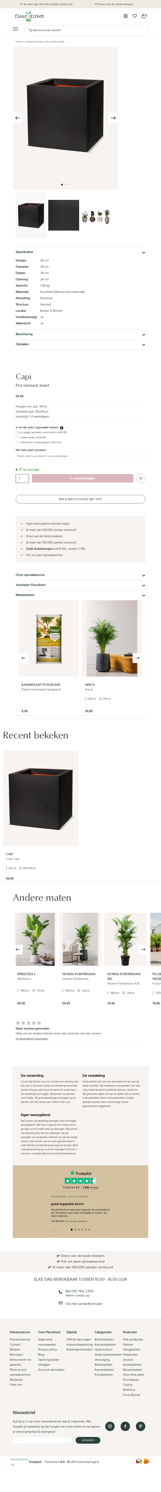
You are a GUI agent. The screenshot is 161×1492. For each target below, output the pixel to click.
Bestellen (16, 1379)
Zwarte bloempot (35, 41)
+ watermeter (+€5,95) (32, 437)
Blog (41, 1354)
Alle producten (133, 1339)
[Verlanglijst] (134, 16)
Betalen (15, 1349)
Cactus (127, 1384)
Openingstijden (48, 1359)
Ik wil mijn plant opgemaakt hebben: (37, 427)
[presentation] (18, 118)
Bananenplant (132, 1369)
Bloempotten (104, 1364)
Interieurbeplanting (79, 1344)
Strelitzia (129, 1389)
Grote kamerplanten (108, 1354)
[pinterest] (140, 1426)
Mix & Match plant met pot (80, 499)
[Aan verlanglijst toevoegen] (140, 478)
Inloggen (44, 1364)
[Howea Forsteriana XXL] (125, 939)
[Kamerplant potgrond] (49, 638)
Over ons (16, 1384)
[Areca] (112, 638)
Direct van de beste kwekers (115, 4)
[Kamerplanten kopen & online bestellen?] (29, 16)
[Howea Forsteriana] (80, 939)
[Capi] (40, 798)
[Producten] (125, 16)
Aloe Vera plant (133, 1374)
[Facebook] (125, 1426)
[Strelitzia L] (35, 939)
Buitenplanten (104, 1339)
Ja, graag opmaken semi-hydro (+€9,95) (43, 432)
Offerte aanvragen (78, 1339)
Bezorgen (16, 1354)
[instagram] (110, 1426)
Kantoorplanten (105, 1344)
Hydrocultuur (104, 1349)
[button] (62, 185)
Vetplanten (130, 1354)
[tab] (24, 1363)
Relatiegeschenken (79, 1349)
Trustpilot (35, 1462)
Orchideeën (131, 1379)
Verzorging (102, 1359)
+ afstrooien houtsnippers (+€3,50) (40, 442)
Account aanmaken (51, 1369)
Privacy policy (47, 1349)
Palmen (128, 1344)
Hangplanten (132, 1349)
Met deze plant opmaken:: (31, 450)
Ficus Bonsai (131, 1395)
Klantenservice (20, 1339)
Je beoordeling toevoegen (32, 1039)
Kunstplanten (104, 1374)
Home (19, 41)
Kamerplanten (104, 1369)
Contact (15, 1344)
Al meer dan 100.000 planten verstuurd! (48, 4)
